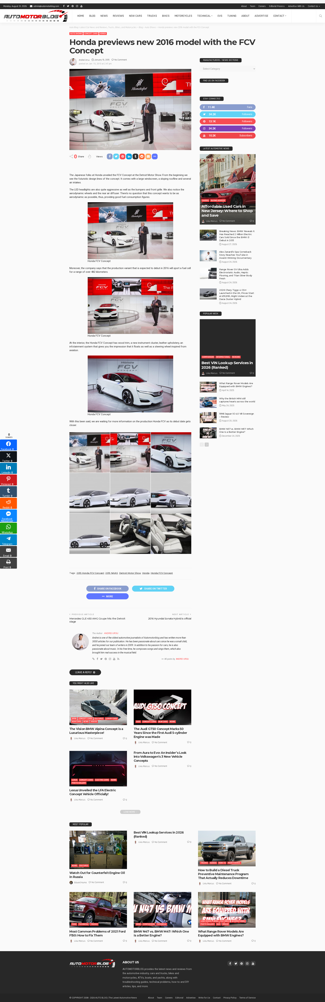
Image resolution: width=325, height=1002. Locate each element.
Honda (103, 33)
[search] (320, 16)
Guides (205, 200)
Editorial (179, 997)
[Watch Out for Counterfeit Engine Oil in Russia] (98, 850)
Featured (98, 718)
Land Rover (206, 921)
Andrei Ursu (84, 60)
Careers (262, 6)
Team (252, 6)
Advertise (261, 16)
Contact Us (313, 6)
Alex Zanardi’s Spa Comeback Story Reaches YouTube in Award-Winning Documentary (235, 254)
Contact (278, 16)
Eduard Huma (80, 882)
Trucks (152, 16)
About (244, 6)
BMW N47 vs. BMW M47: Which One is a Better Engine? (161, 933)
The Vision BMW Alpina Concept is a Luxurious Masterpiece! (96, 731)
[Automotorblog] (36, 16)
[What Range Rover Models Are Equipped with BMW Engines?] (208, 387)
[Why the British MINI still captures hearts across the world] (208, 402)
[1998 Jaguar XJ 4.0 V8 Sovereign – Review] (208, 417)
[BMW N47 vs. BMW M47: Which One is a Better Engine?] (162, 909)
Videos (94, 721)
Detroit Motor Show (130, 573)
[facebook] (228, 107)
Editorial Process (277, 6)
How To (222, 863)
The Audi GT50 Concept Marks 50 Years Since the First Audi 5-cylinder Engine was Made (160, 733)
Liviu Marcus (79, 738)
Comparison (208, 357)
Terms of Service (247, 997)
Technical (204, 16)
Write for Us (204, 997)
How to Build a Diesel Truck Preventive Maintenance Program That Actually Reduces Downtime (223, 874)
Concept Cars (91, 33)
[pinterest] (228, 121)
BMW (74, 718)
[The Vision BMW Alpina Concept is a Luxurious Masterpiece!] (98, 707)
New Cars (135, 16)
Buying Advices (218, 200)
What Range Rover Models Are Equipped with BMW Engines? (221, 933)
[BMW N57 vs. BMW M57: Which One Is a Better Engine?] (208, 432)
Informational (223, 357)
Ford (74, 924)
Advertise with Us (296, 6)
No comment (120, 59)
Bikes (165, 16)
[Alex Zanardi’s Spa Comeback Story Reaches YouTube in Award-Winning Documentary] (208, 255)
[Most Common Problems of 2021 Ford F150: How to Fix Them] (98, 909)
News (104, 16)
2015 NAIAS (111, 573)
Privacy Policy (229, 997)
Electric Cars (102, 780)
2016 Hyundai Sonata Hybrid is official (169, 618)
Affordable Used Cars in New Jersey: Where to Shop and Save (227, 211)
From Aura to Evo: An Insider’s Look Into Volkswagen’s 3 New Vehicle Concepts (160, 757)
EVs (220, 16)
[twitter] (228, 114)
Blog (92, 16)
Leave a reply (83, 672)
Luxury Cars (111, 718)
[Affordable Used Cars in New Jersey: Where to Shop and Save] (228, 189)
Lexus (74, 780)
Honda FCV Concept (162, 573)
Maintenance (234, 863)
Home (80, 16)
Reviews (118, 16)
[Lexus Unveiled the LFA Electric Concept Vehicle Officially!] (98, 768)
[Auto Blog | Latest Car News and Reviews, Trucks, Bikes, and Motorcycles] (92, 962)
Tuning (231, 16)
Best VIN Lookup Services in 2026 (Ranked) (227, 365)
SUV (218, 924)
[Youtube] (228, 136)
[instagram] (228, 128)
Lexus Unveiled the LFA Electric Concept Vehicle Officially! (92, 792)
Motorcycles (183, 16)
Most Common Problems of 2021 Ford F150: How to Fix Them (97, 933)
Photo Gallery (79, 783)
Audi (138, 721)
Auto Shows (76, 33)
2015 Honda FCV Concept (90, 573)
